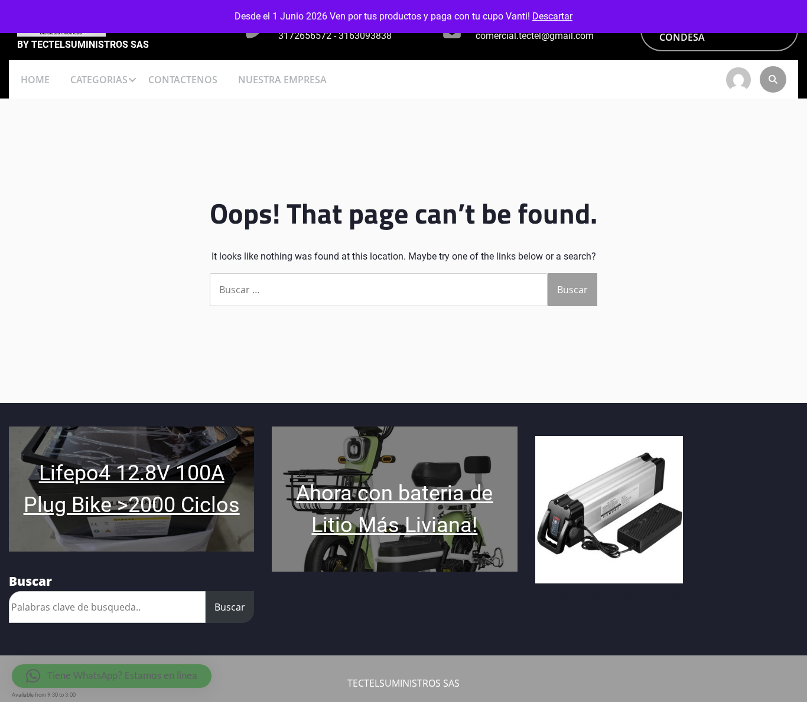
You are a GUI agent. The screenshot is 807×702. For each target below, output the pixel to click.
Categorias (99, 79)
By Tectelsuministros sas (83, 45)
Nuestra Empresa (282, 79)
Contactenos (182, 79)
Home (35, 79)
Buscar (229, 607)
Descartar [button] (552, 16)
